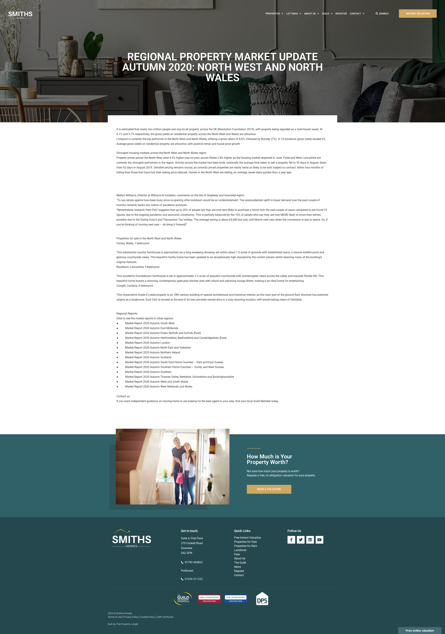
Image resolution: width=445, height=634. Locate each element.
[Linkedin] (310, 540)
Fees (237, 554)
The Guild (240, 562)
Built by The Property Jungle (123, 624)
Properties (272, 13)
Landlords (240, 550)
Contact (355, 13)
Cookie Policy (147, 617)
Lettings (292, 13)
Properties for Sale (245, 541)
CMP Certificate (165, 617)
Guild (325, 13)
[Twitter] (301, 540)
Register (341, 13)
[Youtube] (319, 540)
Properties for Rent (245, 546)
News (237, 566)
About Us (310, 13)
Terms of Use (115, 617)
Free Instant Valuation (247, 537)
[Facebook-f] (291, 540)
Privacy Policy (131, 617)
